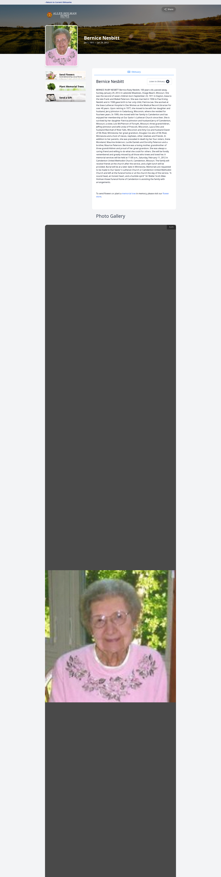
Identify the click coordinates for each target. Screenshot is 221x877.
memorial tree (129, 193)
